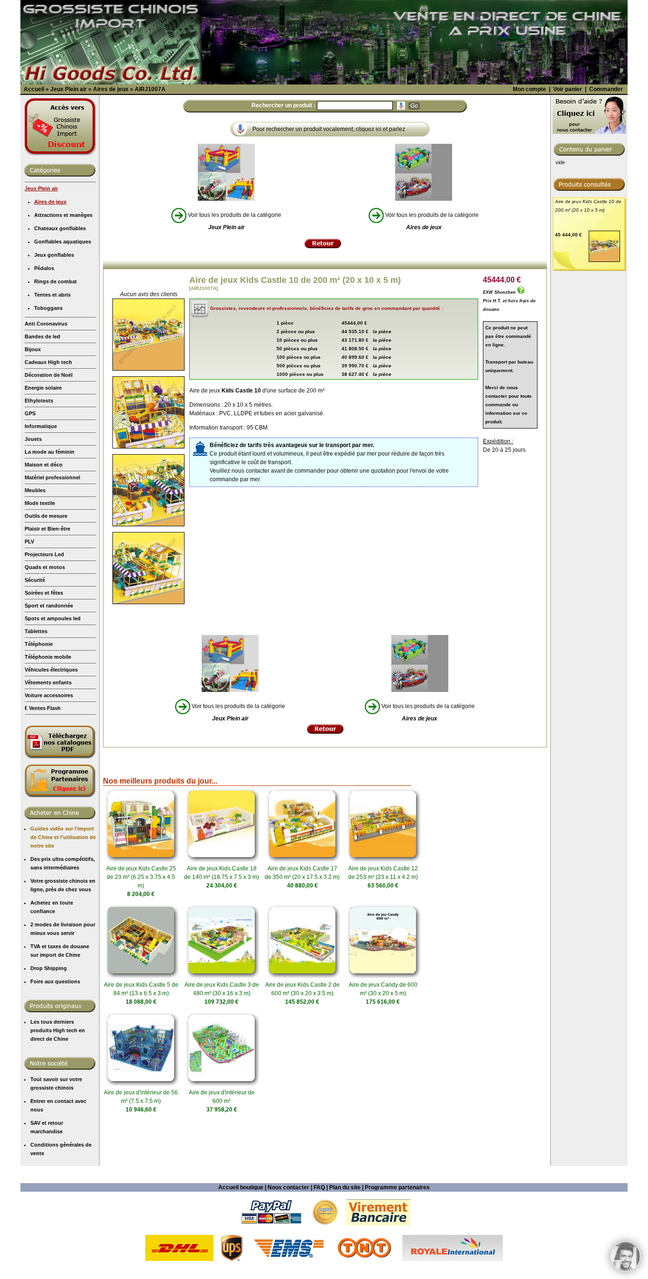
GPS (30, 413)
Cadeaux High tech (48, 362)
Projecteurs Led (44, 554)
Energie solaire (43, 388)
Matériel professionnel (52, 477)
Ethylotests (39, 400)
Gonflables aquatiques (62, 241)
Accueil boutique (240, 1187)
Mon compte (529, 89)
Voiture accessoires (49, 695)
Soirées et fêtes (44, 593)
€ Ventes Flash (43, 708)
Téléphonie (39, 644)
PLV (29, 541)
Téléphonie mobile (48, 657)
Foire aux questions (55, 981)
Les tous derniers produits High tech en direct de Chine (57, 1030)
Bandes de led (42, 336)
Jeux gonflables (54, 255)
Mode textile (40, 503)
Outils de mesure (46, 516)
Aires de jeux (50, 202)
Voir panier (567, 89)
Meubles (35, 490)
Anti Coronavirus (46, 324)
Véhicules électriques (51, 669)
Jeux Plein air (41, 188)
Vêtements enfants (48, 682)
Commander (606, 89)
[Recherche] (414, 106)
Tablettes (36, 631)
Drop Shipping (48, 968)
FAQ (319, 1187)
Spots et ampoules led (53, 618)
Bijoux (33, 349)
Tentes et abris (52, 295)
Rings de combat (55, 281)
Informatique (41, 426)
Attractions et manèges (63, 215)
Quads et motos (45, 567)
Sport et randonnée (49, 605)
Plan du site (345, 1187)
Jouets (33, 439)
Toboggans (48, 308)
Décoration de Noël (49, 375)
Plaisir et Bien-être (47, 529)
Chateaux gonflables (60, 228)
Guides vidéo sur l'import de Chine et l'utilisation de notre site (63, 837)
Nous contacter (288, 1187)
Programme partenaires (397, 1187)
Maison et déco (44, 464)
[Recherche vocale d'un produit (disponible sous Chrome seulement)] (401, 106)
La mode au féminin (49, 452)
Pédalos (44, 268)
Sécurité (35, 580)
